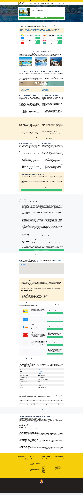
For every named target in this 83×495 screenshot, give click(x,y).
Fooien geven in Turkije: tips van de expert (35, 470)
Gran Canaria (40, 371)
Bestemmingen (36, 3)
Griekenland (44, 469)
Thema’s (42, 3)
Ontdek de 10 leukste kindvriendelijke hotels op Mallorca (35, 459)
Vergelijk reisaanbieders (30, 29)
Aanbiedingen (53, 3)
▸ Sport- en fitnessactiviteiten (46, 89)
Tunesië (43, 472)
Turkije (43, 463)
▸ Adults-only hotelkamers (46, 88)
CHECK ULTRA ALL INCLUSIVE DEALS (41, 190)
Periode (58, 3)
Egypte (43, 468)
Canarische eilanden (45, 464)
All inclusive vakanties (36, 485)
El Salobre (39, 373)
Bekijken (38, 35)
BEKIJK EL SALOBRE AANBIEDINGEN (41, 17)
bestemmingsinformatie (37, 30)
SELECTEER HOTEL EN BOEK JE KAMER (41, 250)
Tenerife (20, 261)
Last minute (47, 3)
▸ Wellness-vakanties (45, 90)
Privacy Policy (46, 487)
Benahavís (55, 260)
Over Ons (39, 487)
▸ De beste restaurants (24, 90)
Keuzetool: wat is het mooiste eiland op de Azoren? (35, 464)
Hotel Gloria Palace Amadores (55, 66)
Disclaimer (42, 487)
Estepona (59, 260)
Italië (43, 467)
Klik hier (20, 47)
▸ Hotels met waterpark (25, 89)
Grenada (37, 261)
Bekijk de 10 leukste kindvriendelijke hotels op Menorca (35, 462)
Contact (36, 487)
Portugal (43, 466)
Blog (63, 3)
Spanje (39, 369)
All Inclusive (30, 3)
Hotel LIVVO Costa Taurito (39, 66)
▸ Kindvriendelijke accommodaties (26, 88)
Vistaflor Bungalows (22, 66)
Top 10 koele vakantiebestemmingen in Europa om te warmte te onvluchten (35, 467)
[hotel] (24, 12)
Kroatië (43, 471)
